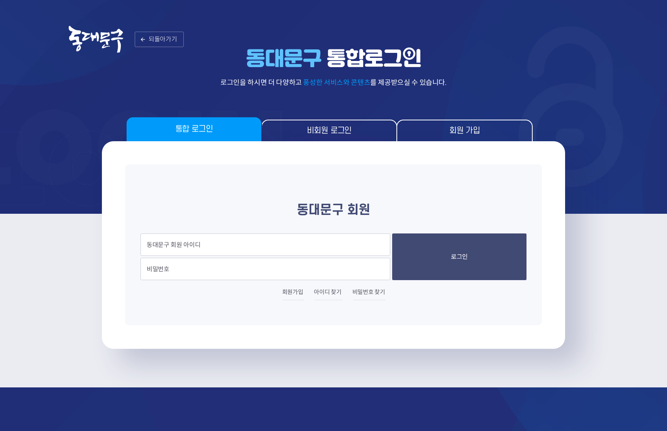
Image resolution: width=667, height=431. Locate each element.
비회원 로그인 (329, 130)
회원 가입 (464, 130)
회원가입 (292, 292)
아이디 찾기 (327, 292)
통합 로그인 (194, 129)
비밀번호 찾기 (368, 292)
